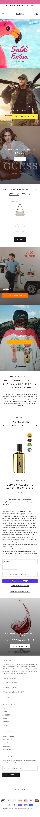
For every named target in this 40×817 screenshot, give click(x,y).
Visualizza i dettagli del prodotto (20, 591)
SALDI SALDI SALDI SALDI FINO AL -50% (20, 2)
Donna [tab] (14, 194)
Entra (20, 159)
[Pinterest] (12, 697)
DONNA (5, 712)
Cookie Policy (6, 749)
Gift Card (5, 725)
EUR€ (19, 785)
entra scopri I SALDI (25, 116)
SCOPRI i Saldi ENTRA (20, 342)
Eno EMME (5, 722)
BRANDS (5, 718)
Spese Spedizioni (7, 739)
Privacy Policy (6, 746)
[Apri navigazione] (3, 13)
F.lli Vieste (20, 480)
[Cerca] (34, 13)
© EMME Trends (20, 789)
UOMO (4, 708)
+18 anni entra (20, 646)
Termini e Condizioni (8, 736)
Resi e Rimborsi (7, 743)
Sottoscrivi (11, 775)
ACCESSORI (6, 715)
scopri (20, 239)
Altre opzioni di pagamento (20, 585)
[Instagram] (8, 697)
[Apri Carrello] (37, 14)
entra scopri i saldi (15, 295)
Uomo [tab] (26, 194)
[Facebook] (3, 697)
